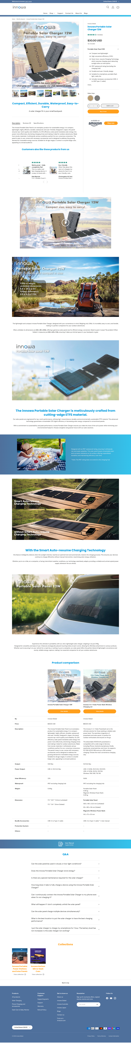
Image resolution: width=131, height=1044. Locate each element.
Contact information (114, 1036)
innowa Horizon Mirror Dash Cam (38, 969)
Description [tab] (16, 123)
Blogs (86, 13)
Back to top (65, 983)
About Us (78, 13)
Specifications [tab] (39, 123)
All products (16, 997)
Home (45, 13)
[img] (36, 162)
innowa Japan (61, 1008)
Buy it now (103, 111)
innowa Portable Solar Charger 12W (35, 19)
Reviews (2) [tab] (27, 123)
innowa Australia (62, 1004)
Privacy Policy (91, 1036)
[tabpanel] (45, 135)
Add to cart (109, 106)
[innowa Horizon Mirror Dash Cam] (38, 956)
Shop (51, 13)
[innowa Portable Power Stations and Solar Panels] (19, 956)
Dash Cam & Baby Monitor (20, 1010)
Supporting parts (43, 999)
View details (64, 711)
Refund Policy (42, 1010)
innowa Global (92, 23)
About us (60, 997)
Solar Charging (17, 1000)
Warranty (41, 1006)
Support (60, 13)
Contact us (60, 1015)
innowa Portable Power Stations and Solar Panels (19, 969)
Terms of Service (101, 1036)
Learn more (28, 1)
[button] (118, 7)
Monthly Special (21, 19)
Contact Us (69, 13)
